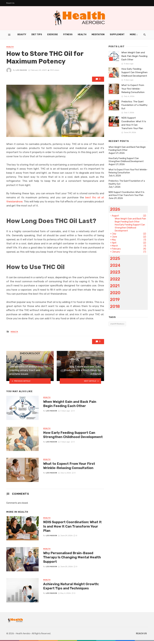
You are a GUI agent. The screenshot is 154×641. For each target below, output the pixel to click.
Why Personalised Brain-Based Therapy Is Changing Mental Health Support (72, 557)
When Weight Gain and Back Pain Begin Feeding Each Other (69, 404)
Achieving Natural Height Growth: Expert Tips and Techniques (71, 586)
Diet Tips (36, 34)
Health (82, 34)
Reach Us (10, 3)
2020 (115, 292)
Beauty (21, 34)
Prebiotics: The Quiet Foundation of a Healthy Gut (134, 105)
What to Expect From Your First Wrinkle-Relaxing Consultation (69, 466)
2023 (115, 272)
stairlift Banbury (117, 324)
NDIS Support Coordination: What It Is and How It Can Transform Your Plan (72, 526)
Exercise (52, 34)
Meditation (98, 34)
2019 (115, 299)
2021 (115, 285)
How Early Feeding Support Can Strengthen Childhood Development (73, 435)
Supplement (117, 34)
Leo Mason (21, 70)
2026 (115, 209)
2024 (115, 265)
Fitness (67, 34)
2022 (115, 279)
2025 (115, 258)
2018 (115, 306)
